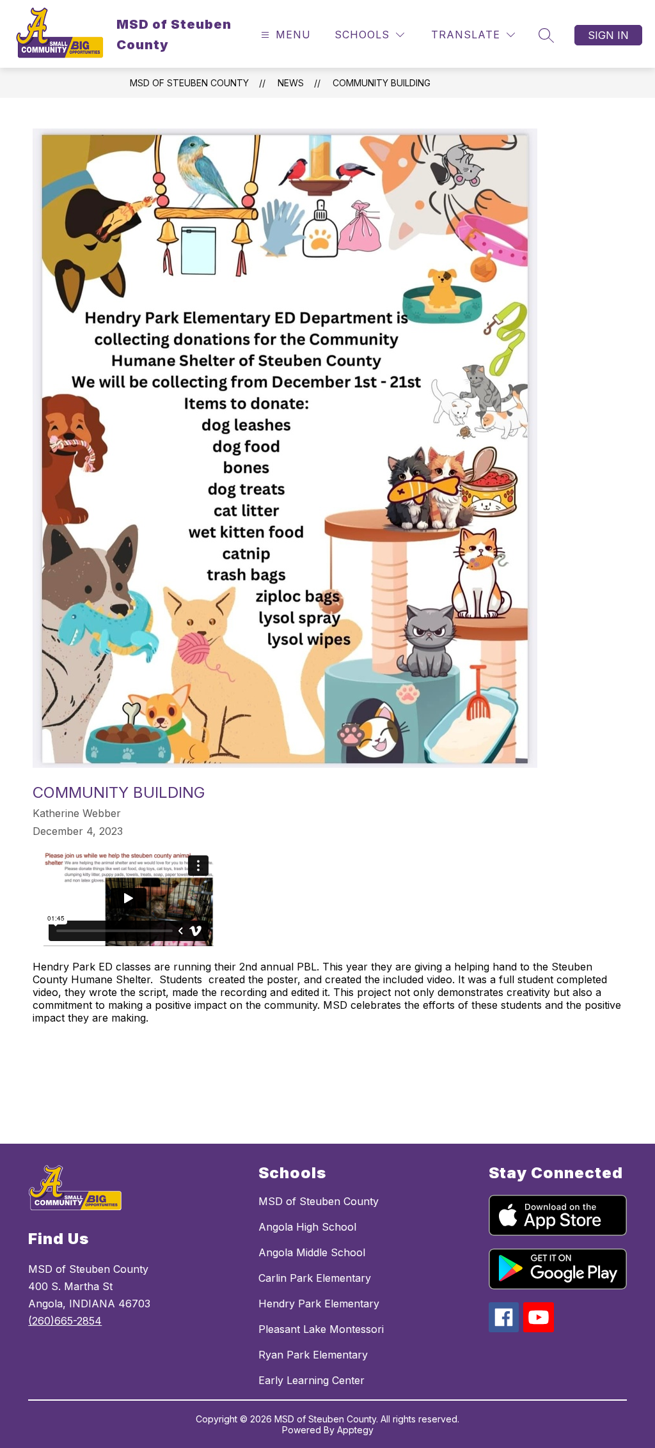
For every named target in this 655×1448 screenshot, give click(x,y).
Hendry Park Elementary (318, 1303)
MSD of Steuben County (189, 82)
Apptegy (355, 1429)
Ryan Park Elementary (313, 1354)
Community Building (381, 82)
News (291, 82)
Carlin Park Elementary (314, 1278)
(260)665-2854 (65, 1320)
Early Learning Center (311, 1380)
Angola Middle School (311, 1252)
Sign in (608, 35)
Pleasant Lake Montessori (321, 1329)
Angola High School (307, 1226)
